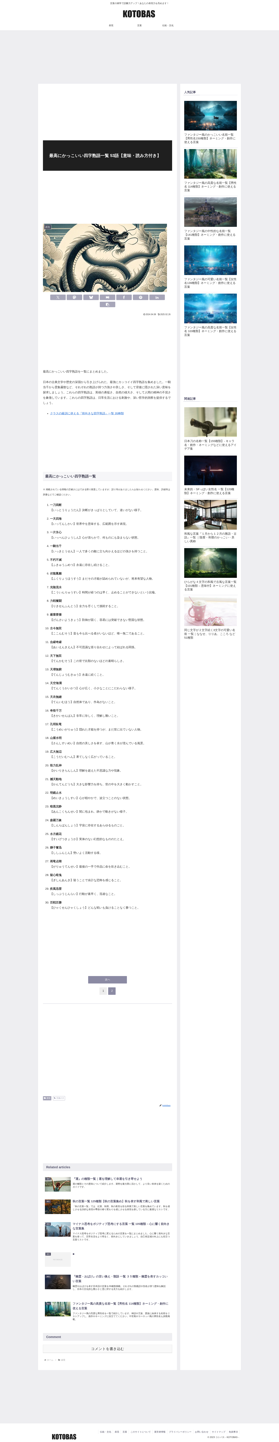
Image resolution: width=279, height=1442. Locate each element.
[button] (107, 304)
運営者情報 (159, 1432)
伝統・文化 (105, 1432)
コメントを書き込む (107, 1349)
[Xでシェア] (58, 297)
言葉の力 (60, 1098)
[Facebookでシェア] (124, 297)
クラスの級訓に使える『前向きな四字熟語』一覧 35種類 (87, 413)
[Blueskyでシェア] (91, 297)
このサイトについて (140, 1432)
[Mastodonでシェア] (74, 297)
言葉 (125, 1432)
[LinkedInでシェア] (157, 297)
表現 (48, 1098)
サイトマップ (218, 1432)
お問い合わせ (201, 1432)
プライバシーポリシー (180, 1432)
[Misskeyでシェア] (107, 297)
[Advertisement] (139, 56)
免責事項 (233, 1432)
